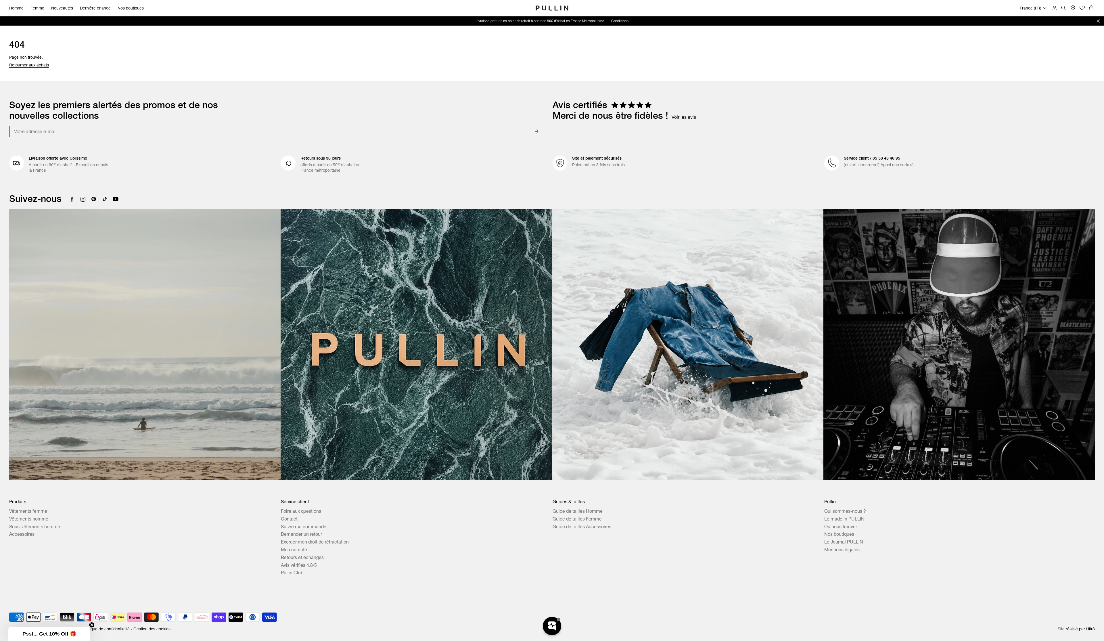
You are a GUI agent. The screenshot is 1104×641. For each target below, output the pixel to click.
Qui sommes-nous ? (845, 511)
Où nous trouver (840, 526)
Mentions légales (842, 549)
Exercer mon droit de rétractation (315, 542)
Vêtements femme (28, 511)
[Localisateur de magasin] (1073, 8)
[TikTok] (104, 199)
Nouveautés (62, 8)
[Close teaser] (92, 625)
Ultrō (1090, 629)
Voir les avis (684, 117)
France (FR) (1030, 8)
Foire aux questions (301, 511)
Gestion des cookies (151, 629)
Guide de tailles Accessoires (582, 526)
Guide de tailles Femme (577, 519)
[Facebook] (71, 199)
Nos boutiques (131, 8)
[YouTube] (115, 199)
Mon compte (294, 549)
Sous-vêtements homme (34, 526)
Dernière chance (95, 8)
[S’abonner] (536, 131)
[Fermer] (1098, 21)
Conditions (602, 21)
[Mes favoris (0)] (1082, 8)
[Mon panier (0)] (1091, 8)
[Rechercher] (1063, 8)
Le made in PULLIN (844, 519)
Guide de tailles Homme (578, 511)
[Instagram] (82, 199)
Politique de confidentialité (106, 629)
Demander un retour (301, 534)
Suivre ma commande (303, 526)
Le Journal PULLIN (843, 542)
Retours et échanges (302, 557)
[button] (49, 634)
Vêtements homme (28, 519)
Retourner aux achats (29, 65)
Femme (37, 8)
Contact (289, 519)
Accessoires (21, 534)
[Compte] (1054, 8)
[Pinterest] (93, 199)
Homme (16, 8)
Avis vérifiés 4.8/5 (299, 565)
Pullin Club (292, 572)
